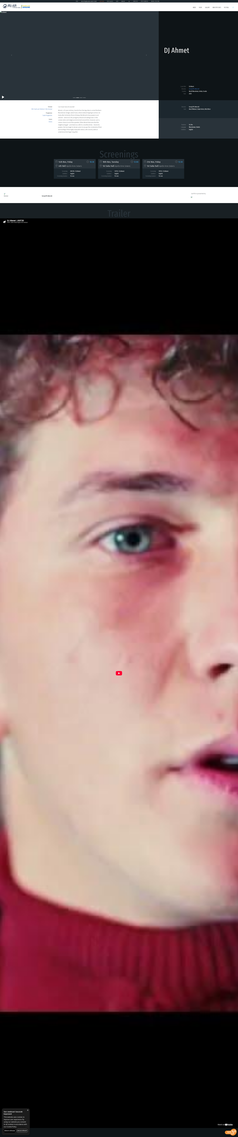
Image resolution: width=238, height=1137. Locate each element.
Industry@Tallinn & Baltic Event (89, 1)
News (194, 7)
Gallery (207, 7)
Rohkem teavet (21, 1127)
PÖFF (77, 1)
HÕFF (117, 1)
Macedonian (192, 127)
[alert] (16, 1121)
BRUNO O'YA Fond (155, 1)
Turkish (198, 127)
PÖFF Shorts (110, 1)
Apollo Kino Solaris (74, 166)
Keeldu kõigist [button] (22, 1131)
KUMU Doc (135, 1)
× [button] (27, 1110)
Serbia (200, 91)
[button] (12, 55)
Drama (50, 122)
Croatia (205, 91)
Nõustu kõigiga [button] (9, 1131)
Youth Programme (47, 115)
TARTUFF (123, 1)
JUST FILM (102, 1)
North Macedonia (193, 91)
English (191, 129)
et (233, 7)
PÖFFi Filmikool (144, 1)
